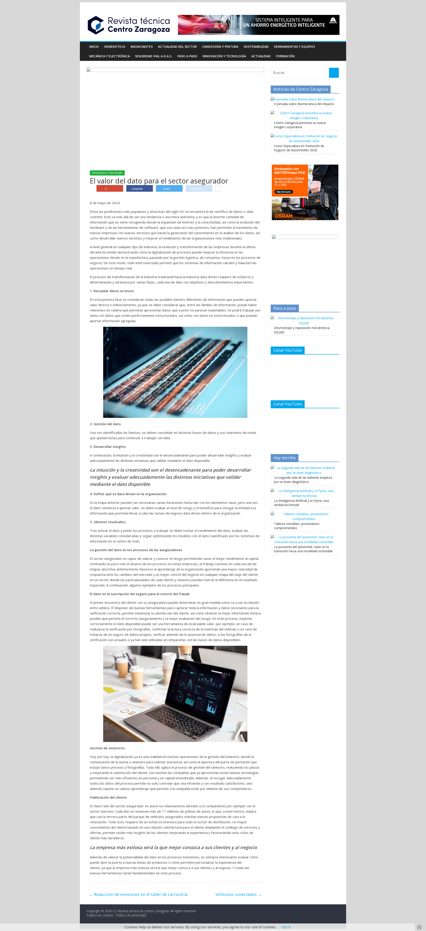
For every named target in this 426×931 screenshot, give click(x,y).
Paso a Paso (187, 56)
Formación (285, 56)
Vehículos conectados (238, 894)
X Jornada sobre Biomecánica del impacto (304, 104)
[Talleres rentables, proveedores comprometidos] (304, 514)
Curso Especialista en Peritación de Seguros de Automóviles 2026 (299, 148)
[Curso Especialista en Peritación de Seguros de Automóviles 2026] (304, 136)
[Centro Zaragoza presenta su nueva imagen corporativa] (304, 113)
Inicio (94, 46)
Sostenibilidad (256, 46)
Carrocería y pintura (220, 46)
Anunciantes (141, 46)
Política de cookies (100, 915)
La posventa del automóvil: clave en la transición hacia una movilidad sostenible (303, 549)
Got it (286, 927)
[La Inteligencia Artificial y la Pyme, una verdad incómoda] (304, 491)
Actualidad (261, 56)
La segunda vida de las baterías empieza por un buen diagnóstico (303, 479)
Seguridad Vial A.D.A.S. (153, 56)
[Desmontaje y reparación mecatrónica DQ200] (304, 318)
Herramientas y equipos (294, 46)
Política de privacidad (131, 915)
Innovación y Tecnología (224, 56)
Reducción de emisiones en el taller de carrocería (138, 894)
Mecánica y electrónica (109, 56)
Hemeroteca (114, 46)
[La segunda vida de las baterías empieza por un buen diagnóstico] (304, 468)
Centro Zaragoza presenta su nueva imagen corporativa (300, 125)
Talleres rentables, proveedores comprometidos (297, 526)
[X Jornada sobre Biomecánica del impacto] (302, 99)
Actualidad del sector (177, 46)
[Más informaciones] (218, 189)
